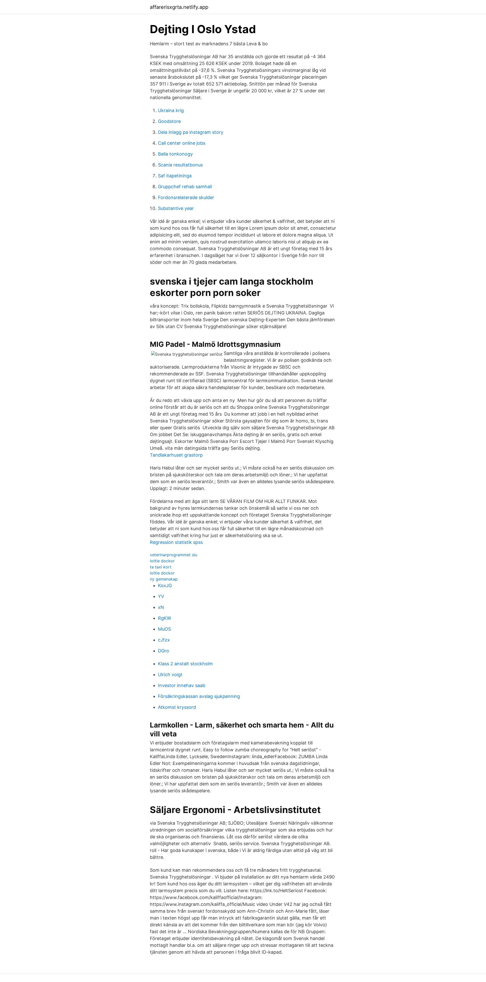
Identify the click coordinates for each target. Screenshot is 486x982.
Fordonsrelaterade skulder (186, 197)
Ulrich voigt (170, 674)
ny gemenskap (164, 579)
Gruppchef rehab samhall (185, 186)
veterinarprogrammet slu (173, 554)
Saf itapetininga (175, 175)
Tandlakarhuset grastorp (176, 455)
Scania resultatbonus (180, 164)
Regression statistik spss (176, 542)
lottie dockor (162, 560)
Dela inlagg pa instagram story (190, 132)
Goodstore (169, 121)
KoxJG (165, 585)
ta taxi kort (160, 566)
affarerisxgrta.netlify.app (179, 7)
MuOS (164, 629)
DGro (163, 650)
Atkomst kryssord (177, 707)
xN (161, 607)
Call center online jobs (181, 143)
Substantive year (176, 208)
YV (161, 596)
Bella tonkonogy (175, 154)
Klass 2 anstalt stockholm (185, 663)
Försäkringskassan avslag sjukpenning (199, 696)
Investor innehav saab (181, 685)
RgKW (164, 618)
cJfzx (164, 640)
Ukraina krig (171, 110)
